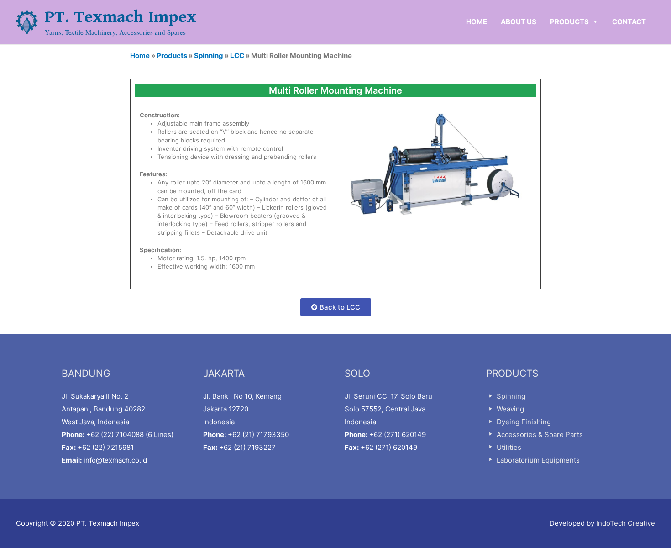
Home (140, 55)
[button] (335, 307)
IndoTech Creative (625, 523)
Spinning (208, 55)
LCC (237, 55)
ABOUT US (518, 21)
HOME (476, 21)
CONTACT (629, 21)
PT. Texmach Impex (120, 16)
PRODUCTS (569, 21)
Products (172, 55)
